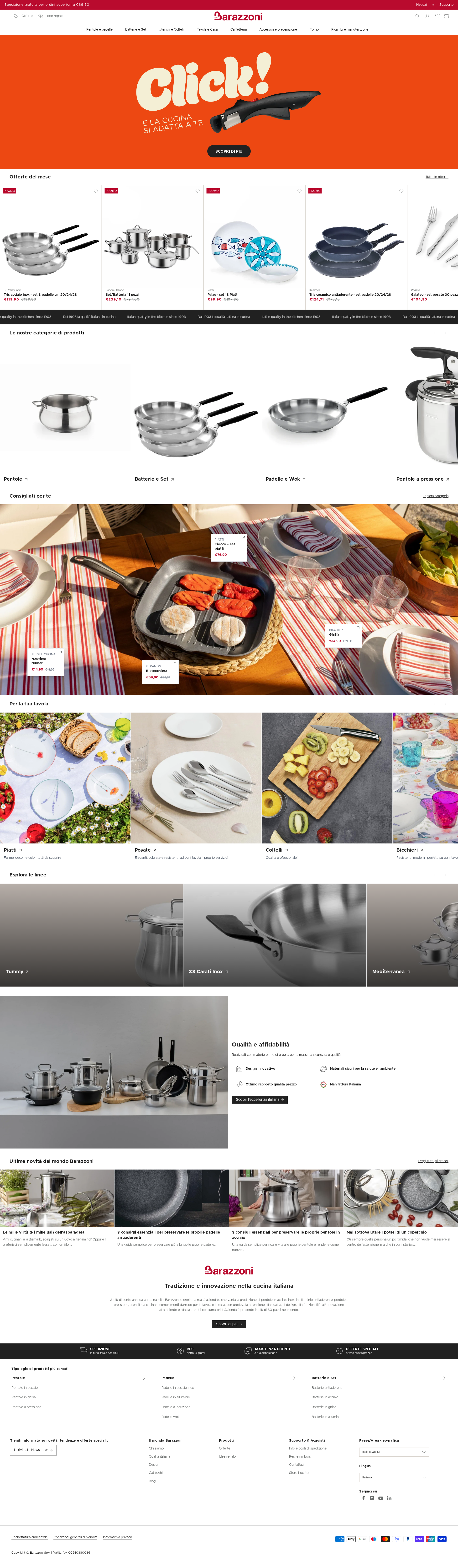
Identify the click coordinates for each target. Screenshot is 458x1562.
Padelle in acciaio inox (177, 1388)
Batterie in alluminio (326, 1417)
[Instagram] (372, 1498)
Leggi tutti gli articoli (433, 1161)
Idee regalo (55, 16)
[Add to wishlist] (96, 191)
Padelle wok (170, 1417)
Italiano (367, 1477)
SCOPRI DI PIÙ (229, 151)
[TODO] (389, 1498)
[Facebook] (363, 1498)
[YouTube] (380, 1498)
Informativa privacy (117, 1537)
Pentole (18, 1378)
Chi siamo (156, 1448)
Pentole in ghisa (23, 1397)
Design (154, 1464)
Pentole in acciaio (24, 1388)
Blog (152, 1481)
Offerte (27, 16)
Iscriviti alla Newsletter (31, 1450)
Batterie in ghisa (324, 1407)
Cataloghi (156, 1473)
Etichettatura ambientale (29, 1537)
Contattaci (296, 1464)
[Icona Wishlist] (437, 16)
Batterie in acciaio (325, 1397)
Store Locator (299, 1473)
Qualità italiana (159, 1456)
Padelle (167, 1378)
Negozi (421, 4)
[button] (417, 16)
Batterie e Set (324, 1378)
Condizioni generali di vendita (75, 1537)
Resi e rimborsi (300, 1456)
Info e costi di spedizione (308, 1448)
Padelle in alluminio (175, 1397)
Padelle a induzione (175, 1407)
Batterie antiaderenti (327, 1388)
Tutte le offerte (437, 177)
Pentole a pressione (26, 1407)
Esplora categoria (435, 496)
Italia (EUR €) (371, 1452)
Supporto (446, 4)
